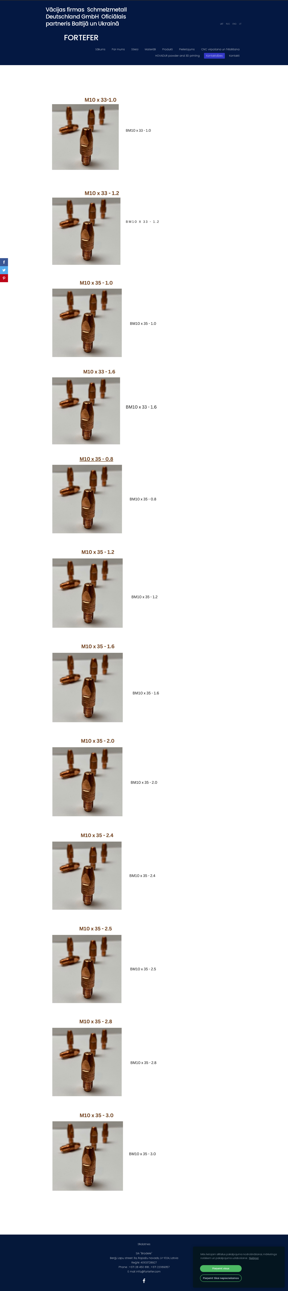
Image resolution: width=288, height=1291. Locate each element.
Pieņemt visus (220, 1268)
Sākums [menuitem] (100, 49)
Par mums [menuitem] (118, 49)
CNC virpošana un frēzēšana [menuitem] (220, 49)
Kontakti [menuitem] (234, 56)
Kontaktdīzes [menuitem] (214, 56)
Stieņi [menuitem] (134, 49)
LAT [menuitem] (221, 23)
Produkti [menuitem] (167, 49)
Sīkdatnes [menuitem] (144, 1244)
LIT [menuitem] (240, 23)
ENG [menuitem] (234, 23)
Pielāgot (254, 1258)
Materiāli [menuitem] (150, 49)
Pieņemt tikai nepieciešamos (221, 1278)
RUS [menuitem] (228, 23)
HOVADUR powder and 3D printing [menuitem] (177, 56)
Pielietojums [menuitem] (187, 49)
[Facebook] (144, 1281)
